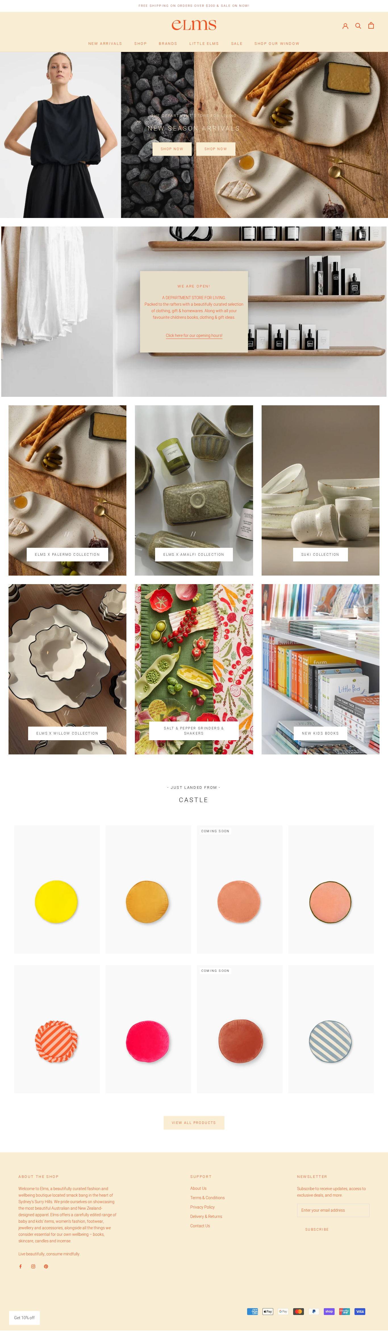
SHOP (140, 43)
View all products (194, 1122)
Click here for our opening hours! (194, 336)
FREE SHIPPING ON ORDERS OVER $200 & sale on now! (194, 5)
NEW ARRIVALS (105, 43)
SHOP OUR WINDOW (277, 43)
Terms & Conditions (207, 1198)
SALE (237, 43)
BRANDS (168, 43)
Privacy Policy (202, 1207)
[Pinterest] (46, 1266)
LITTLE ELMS (204, 43)
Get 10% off (24, 1318)
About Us (198, 1189)
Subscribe (317, 1229)
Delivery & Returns (206, 1217)
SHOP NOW (172, 149)
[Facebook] (20, 1266)
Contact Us (200, 1226)
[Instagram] (33, 1266)
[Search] (358, 25)
